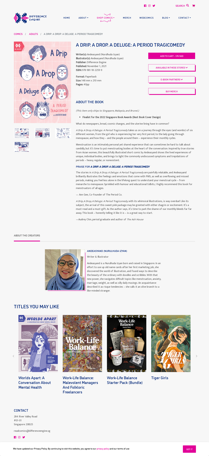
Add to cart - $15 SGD (171, 55)
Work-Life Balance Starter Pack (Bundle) (125, 380)
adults (33, 34)
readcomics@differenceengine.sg (32, 431)
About (83, 17)
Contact (183, 17)
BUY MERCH (172, 91)
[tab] (27, 237)
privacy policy (103, 448)
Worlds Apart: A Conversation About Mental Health (34, 382)
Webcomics (146, 17)
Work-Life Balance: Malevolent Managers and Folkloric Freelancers (80, 384)
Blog (165, 17)
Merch (127, 17)
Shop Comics (105, 17)
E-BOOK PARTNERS (171, 79)
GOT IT (189, 449)
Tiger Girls (159, 377)
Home (66, 17)
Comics (18, 34)
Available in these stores (171, 67)
